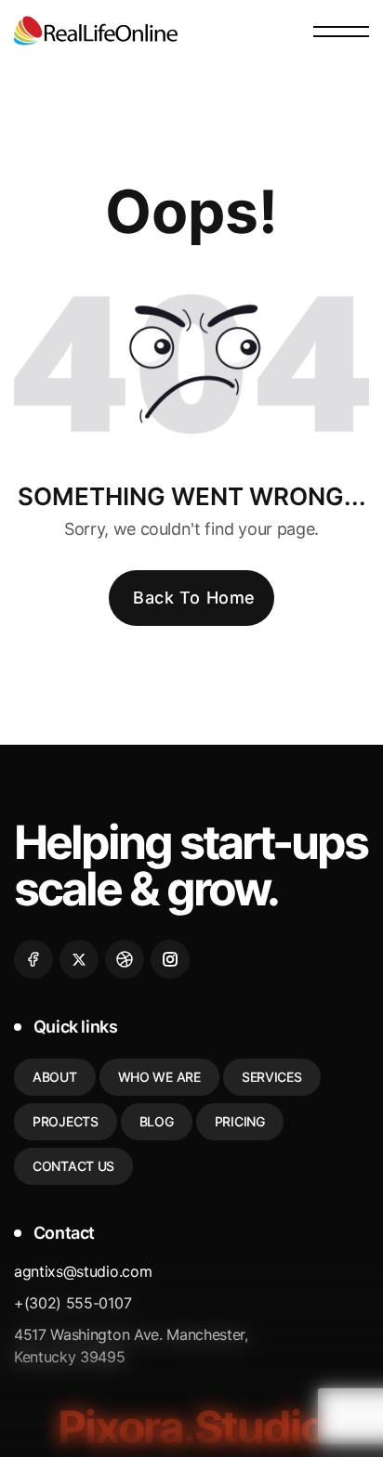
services (272, 1077)
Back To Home (194, 597)
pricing (240, 1121)
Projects (66, 1121)
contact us (73, 1166)
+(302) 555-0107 (72, 1303)
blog (156, 1121)
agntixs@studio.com (83, 1271)
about (55, 1077)
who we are (159, 1077)
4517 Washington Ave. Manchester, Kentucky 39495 (131, 1345)
